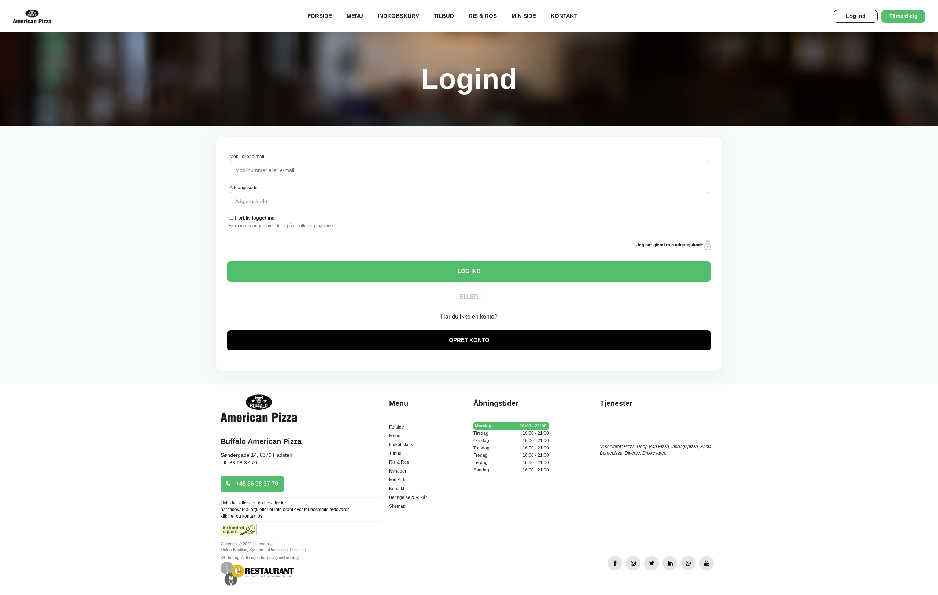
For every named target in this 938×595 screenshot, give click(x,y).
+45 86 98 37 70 (256, 484)
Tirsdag (511, 433)
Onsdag (511, 440)
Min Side (524, 16)
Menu (355, 16)
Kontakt (564, 16)
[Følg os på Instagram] (633, 563)
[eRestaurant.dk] (257, 573)
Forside (319, 16)
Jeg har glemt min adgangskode (670, 244)
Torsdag (511, 448)
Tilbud (444, 16)
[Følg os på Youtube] (706, 563)
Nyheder (397, 471)
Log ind (855, 16)
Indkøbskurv (398, 16)
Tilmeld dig (903, 16)
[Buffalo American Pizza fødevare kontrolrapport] (239, 531)
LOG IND (469, 271)
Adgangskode (244, 187)
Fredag (511, 455)
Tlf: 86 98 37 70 (239, 463)
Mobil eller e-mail (247, 156)
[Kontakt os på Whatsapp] (688, 563)
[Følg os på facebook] (615, 563)
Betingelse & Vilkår (408, 497)
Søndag (511, 470)
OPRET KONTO (469, 340)
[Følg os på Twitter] (651, 563)
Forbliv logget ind (255, 218)
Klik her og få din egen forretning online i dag (260, 557)
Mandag (511, 426)
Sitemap (397, 506)
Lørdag (511, 462)
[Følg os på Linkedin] (669, 563)
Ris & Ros (483, 16)
